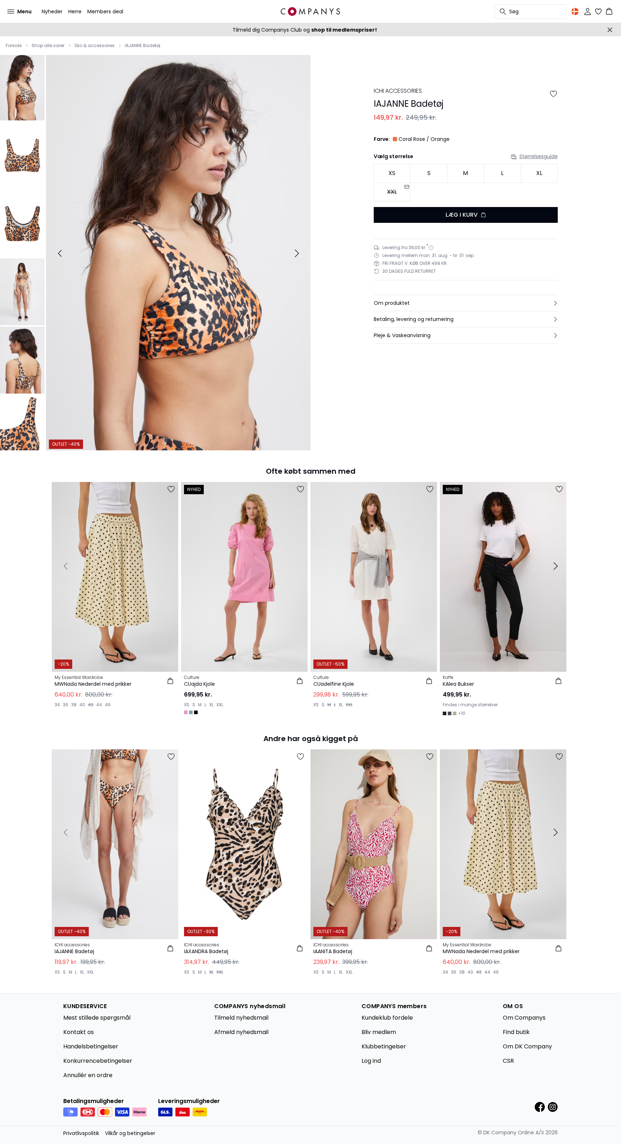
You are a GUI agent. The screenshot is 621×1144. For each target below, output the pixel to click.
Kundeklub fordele (387, 1018)
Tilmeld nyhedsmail (241, 1018)
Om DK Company (527, 1046)
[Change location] (575, 11)
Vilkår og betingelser (130, 1133)
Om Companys (524, 1018)
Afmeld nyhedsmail (241, 1032)
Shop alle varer (48, 46)
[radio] (392, 173)
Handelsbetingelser (90, 1046)
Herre (75, 11)
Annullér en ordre (87, 1075)
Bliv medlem (379, 1032)
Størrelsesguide (538, 156)
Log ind (371, 1061)
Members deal (105, 11)
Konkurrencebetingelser (97, 1061)
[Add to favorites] (553, 94)
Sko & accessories (94, 46)
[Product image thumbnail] (22, 87)
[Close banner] (609, 29)
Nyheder (52, 11)
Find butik (516, 1032)
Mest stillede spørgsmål (96, 1018)
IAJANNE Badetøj (142, 46)
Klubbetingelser (384, 1046)
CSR (508, 1061)
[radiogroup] (466, 182)
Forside (14, 46)
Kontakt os (78, 1032)
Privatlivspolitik (81, 1133)
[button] (466, 303)
